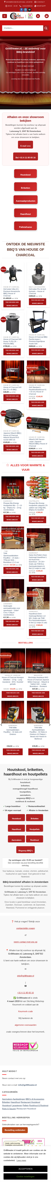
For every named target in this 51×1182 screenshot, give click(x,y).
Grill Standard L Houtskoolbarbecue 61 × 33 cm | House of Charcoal (37, 390)
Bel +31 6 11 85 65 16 (26, 157)
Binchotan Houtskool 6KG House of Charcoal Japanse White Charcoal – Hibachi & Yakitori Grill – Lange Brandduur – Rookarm (38, 681)
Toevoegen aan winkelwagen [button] (12, 303)
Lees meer (21, 1160)
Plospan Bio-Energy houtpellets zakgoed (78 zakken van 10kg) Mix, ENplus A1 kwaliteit (38, 506)
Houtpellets (35, 829)
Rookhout (34, 840)
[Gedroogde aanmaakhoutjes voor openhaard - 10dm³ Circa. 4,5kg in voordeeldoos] (12, 590)
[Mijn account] (38, 16)
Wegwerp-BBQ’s (25, 851)
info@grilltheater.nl (25, 976)
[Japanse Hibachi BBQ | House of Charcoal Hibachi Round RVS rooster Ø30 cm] (12, 417)
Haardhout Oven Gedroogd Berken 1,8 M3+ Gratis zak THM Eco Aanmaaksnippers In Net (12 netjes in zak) (38, 618)
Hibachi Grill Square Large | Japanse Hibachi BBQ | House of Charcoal (38, 442)
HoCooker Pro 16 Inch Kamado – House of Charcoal (37, 291)
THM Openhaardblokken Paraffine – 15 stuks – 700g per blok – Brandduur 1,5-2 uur (11, 557)
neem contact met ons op (25, 942)
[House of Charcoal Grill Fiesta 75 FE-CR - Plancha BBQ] (12, 323)
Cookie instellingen (26, 1176)
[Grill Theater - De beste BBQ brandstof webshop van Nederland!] (21, 16)
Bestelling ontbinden (15, 1130)
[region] (25, 1164)
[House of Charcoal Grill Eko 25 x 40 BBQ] (12, 372)
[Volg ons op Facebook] (21, 10)
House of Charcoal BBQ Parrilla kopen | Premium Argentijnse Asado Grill (38, 340)
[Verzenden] (46, 28)
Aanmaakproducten (25, 201)
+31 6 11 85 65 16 (25, 993)
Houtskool (25, 175)
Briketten (25, 188)
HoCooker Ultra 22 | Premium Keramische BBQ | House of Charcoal (11, 292)
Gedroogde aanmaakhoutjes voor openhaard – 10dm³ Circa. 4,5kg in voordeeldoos (11, 610)
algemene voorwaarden (25, 1025)
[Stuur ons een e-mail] (29, 10)
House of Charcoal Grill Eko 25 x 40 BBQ (12, 388)
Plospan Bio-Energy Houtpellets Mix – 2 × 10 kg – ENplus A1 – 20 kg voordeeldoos (12, 506)
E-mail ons (25, 146)
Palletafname (25, 227)
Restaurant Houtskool (26, 1109)
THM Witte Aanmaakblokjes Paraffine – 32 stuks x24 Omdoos (13, 731)
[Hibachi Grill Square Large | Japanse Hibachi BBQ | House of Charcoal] (38, 424)
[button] (4, 16)
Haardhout (25, 214)
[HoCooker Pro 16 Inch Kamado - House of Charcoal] (38, 273)
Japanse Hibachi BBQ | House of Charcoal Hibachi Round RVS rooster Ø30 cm (12, 436)
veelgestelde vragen (25, 928)
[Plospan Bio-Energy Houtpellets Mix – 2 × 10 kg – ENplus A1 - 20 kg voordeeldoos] (12, 487)
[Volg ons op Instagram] (25, 10)
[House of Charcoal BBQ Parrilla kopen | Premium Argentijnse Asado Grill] (38, 321)
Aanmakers (16, 840)
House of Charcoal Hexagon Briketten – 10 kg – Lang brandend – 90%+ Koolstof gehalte (13, 680)
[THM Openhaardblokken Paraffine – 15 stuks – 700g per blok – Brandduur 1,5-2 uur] (12, 538)
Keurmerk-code (25, 1011)
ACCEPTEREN (25, 1169)
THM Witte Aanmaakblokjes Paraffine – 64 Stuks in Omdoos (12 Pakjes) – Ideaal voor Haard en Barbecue (38, 733)
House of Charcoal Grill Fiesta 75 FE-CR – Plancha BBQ (12, 341)
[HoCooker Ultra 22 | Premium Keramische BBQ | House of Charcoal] (12, 273)
